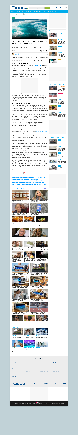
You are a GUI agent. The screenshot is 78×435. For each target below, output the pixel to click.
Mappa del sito (46, 383)
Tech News (14, 365)
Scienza (13, 367)
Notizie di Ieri (14, 364)
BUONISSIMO (58, 403)
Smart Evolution (42, 364)
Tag (55, 383)
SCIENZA (15, 16)
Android (27, 362)
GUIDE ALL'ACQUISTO (39, 11)
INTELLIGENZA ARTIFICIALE (28, 347)
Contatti (64, 383)
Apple (27, 364)
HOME (12, 16)
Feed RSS (35, 383)
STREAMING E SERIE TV (26, 11)
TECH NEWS (26, 335)
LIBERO (15, 403)
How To (54, 362)
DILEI (46, 403)
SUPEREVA (62, 403)
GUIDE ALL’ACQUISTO (61, 86)
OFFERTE (45, 11)
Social (13, 373)
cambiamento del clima (41, 131)
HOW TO (33, 11)
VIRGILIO (18, 403)
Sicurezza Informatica (44, 371)
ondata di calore (37, 65)
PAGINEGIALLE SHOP (28, 403)
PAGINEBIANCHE (38, 403)
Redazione (28, 371)
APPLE (20, 11)
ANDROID (16, 11)
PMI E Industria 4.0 (57, 371)
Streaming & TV (14, 375)
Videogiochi (14, 376)
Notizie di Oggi (14, 362)
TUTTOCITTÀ (43, 403)
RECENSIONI (50, 11)
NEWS (12, 11)
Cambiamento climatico (17, 169)
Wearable (41, 362)
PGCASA (34, 403)
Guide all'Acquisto (56, 364)
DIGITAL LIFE (60, 93)
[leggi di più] (47, 54)
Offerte (13, 368)
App (26, 365)
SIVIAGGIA (49, 403)
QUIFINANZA (54, 403)
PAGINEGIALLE (22, 403)
